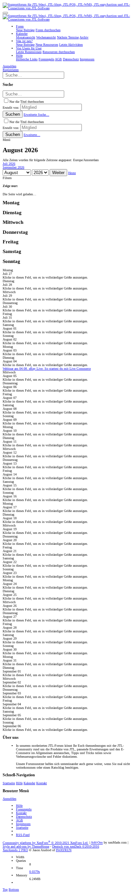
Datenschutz (24, 816)
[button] (5, 13)
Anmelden (9, 798)
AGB (19, 820)
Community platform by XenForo (45, 843)
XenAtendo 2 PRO (15, 850)
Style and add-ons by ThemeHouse (26, 846)
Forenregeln (24, 809)
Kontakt (41, 783)
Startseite (9, 783)
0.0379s (34, 871)
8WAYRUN (63, 850)
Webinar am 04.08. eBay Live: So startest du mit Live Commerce (47, 368)
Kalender (29, 783)
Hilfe (19, 783)
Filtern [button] (7, 178)
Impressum (23, 824)
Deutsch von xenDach (75, 846)
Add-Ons (97, 843)
